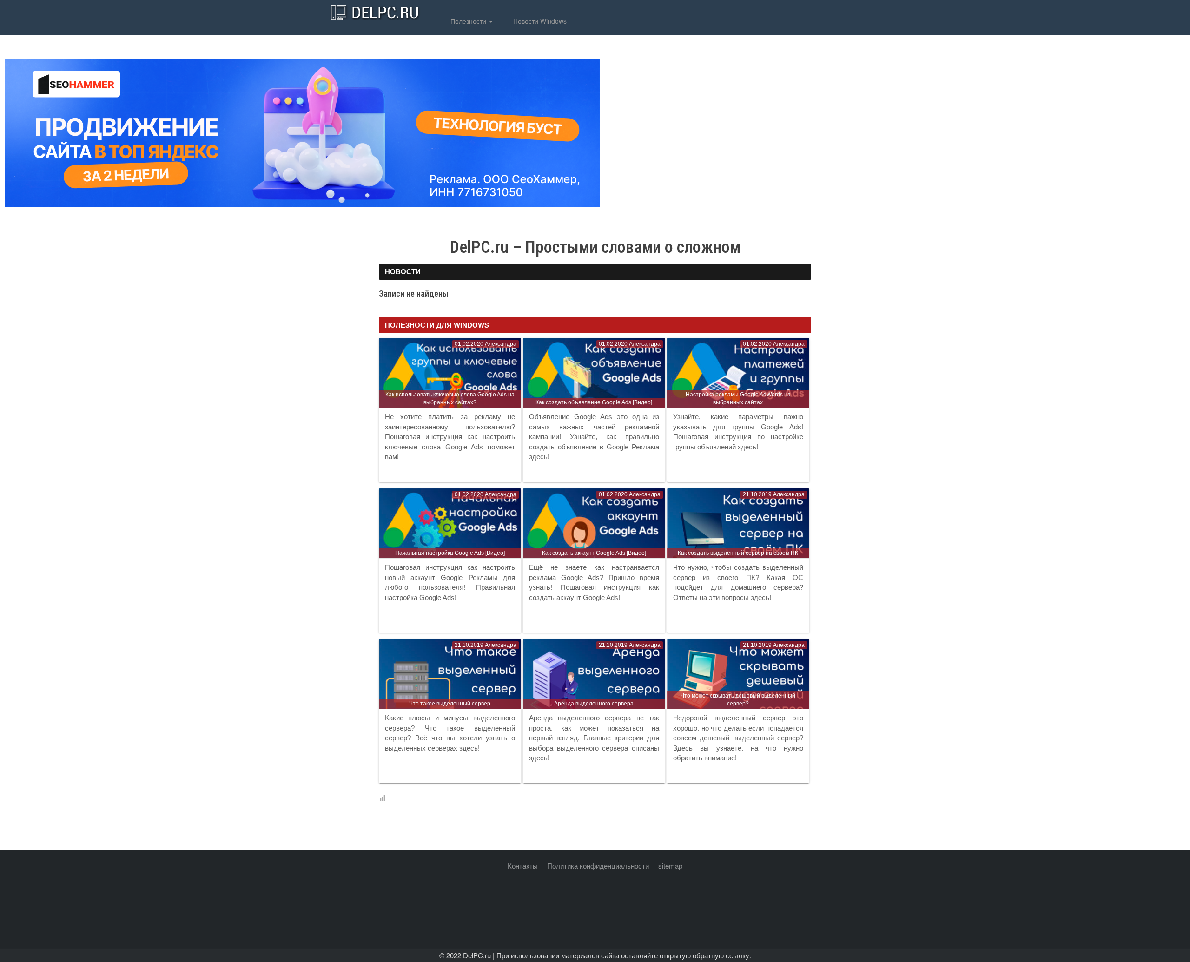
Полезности (468, 21)
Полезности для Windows (437, 325)
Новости (403, 271)
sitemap (670, 865)
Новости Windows (539, 21)
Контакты (523, 865)
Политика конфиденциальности (598, 865)
